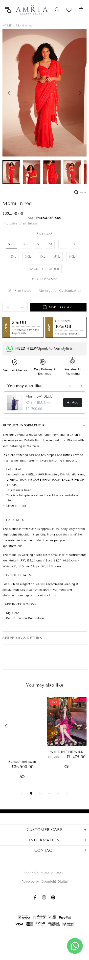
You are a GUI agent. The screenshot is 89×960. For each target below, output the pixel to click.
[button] (44, 92)
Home (7, 25)
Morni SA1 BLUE (38, 396)
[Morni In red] (11, 172)
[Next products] (81, 385)
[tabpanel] (22, 743)
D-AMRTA (32, 10)
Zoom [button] (83, 192)
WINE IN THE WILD (66, 752)
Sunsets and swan (22, 762)
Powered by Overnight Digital (45, 882)
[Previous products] (70, 385)
